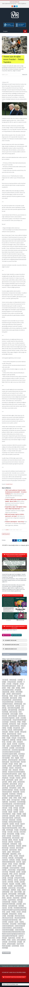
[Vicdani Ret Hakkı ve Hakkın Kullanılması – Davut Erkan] (10, 629)
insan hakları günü (6, 803)
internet (4, 807)
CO (23, 745)
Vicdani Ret (20, 923)
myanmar (4, 859)
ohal (19, 865)
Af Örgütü (17, 689)
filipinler (17, 775)
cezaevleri (20, 743)
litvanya (4, 841)
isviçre (3, 811)
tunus (18, 911)
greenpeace (20, 781)
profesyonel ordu (19, 877)
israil (15, 809)
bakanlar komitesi (14, 725)
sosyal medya (11, 899)
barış (8, 727)
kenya (16, 823)
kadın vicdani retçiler (7, 817)
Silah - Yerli (16, 891)
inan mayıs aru (15, 799)
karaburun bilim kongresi (15, 821)
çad (14, 741)
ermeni (10, 767)
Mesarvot (4, 849)
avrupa (22, 717)
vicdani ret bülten (6, 927)
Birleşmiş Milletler (14, 735)
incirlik (22, 799)
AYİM (18, 721)
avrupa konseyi (6, 719)
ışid (23, 813)
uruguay (10, 921)
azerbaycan (12, 723)
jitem (17, 815)
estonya (4, 769)
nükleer (21, 863)
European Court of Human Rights (16, 771)
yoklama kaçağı (10, 943)
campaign (19, 741)
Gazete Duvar (9, 484)
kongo (15, 829)
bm (7, 737)
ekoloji (9, 765)
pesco (15, 873)
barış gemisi (16, 727)
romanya (4, 883)
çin (7, 745)
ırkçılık (18, 813)
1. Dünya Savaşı (11, 681)
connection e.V (5, 749)
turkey (23, 911)
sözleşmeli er (5, 901)
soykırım (19, 899)
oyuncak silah (11, 869)
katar (11, 823)
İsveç (20, 809)
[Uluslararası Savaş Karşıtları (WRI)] (8, 26)
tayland (20, 905)
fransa (11, 777)
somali (3, 899)
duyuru (22, 761)
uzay (16, 921)
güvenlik (4, 787)
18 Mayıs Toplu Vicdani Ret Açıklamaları (11, 659)
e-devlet (4, 763)
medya (17, 845)
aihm (8, 693)
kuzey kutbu (15, 835)
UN (19, 919)
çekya (8, 743)
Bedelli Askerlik (17, 729)
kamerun (4, 819)
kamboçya (17, 817)
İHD (24, 797)
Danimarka (14, 755)
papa (23, 871)
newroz (18, 861)
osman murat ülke (14, 867)
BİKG (3, 733)
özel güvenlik (20, 869)
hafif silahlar (12, 787)
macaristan (17, 841)
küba (3, 833)
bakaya (22, 725)
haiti (19, 787)
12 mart (8, 683)
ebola (15, 763)
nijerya (4, 863)
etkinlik (4, 771)
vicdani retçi (11, 937)
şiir (11, 891)
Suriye (18, 903)
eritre (23, 765)
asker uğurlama (11, 709)
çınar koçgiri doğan (15, 745)
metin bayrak (12, 849)
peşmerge (21, 873)
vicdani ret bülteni (17, 927)
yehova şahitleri (20, 939)
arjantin (17, 705)
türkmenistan (12, 913)
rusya (16, 883)
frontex (17, 777)
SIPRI (11, 895)
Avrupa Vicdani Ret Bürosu (19, 719)
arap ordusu (10, 705)
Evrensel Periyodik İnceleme (9, 773)
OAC (3, 865)
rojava (21, 881)
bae (18, 723)
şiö (6, 895)
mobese (21, 855)
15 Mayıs (15, 683)
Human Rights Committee (13, 795)
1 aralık (19, 679)
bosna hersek (21, 737)
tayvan (4, 907)
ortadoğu (4, 867)
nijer (23, 861)
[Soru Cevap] (14, 964)
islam (3, 809)
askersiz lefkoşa (12, 715)
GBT (9, 781)
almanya (4, 697)
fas (23, 773)
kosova (15, 831)
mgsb (3, 851)
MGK (19, 849)
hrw (3, 795)
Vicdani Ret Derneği (7, 929)
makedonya (5, 843)
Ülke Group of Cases (7, 917)
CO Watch (4, 747)
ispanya (9, 809)
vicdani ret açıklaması (7, 925)
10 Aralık (19, 681)
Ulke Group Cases (19, 915)
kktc (19, 827)
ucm (3, 915)
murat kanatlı (18, 857)
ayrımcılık (4, 723)
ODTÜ (14, 865)
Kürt (16, 833)
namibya (11, 859)
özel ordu (4, 871)
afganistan (5, 691)
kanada (18, 819)
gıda (14, 781)
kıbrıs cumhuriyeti (16, 825)
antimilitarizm (17, 703)
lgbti (9, 839)
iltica (8, 799)
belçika (10, 731)
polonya (10, 877)
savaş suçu (19, 887)
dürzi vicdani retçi (14, 761)
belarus (4, 731)
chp (3, 745)
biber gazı (22, 731)
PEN (10, 873)
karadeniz (4, 823)
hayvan (21, 789)
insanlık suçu (18, 805)
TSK (12, 911)
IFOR (15, 797)
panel (17, 871)
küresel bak (10, 833)
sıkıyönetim (15, 897)
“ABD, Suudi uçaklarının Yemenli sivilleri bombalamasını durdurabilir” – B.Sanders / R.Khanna (16, 491)
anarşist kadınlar (17, 699)
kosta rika (22, 831)
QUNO (3, 879)
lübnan (10, 841)
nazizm (23, 859)
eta (9, 769)
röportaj (11, 883)
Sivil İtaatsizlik (18, 895)
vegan (21, 921)
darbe (20, 755)
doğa (16, 757)
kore (3, 831)
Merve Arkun (19, 847)
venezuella (12, 923)
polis (3, 877)
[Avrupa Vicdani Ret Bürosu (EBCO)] (20, 26)
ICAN (10, 797)
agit (3, 693)
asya (17, 717)
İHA (19, 797)
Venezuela (5, 923)
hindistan (15, 791)
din (12, 757)
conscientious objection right (9, 753)
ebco (10, 763)
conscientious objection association (10, 751)
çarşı (3, 743)
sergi (18, 889)
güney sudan (10, 785)
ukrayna (9, 915)
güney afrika (13, 783)
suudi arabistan (12, 905)
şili (3, 895)
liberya (15, 839)
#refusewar (12, 679)
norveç (15, 863)
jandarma (4, 815)
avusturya (12, 721)
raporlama (21, 879)
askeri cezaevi (12, 711)
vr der (17, 937)
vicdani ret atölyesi (19, 925)
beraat (16, 731)
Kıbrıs (8, 825)
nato (17, 859)
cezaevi (14, 743)
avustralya (4, 721)
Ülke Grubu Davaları (19, 917)
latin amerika (15, 837)
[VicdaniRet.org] (14, 14)
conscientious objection (17, 749)
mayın (3, 845)
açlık (22, 687)
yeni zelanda (12, 941)
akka (10, 695)
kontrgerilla (22, 829)
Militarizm (4, 853)
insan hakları (20, 801)
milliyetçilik (12, 853)
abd (3, 534)
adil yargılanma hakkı (7, 689)
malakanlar (13, 843)
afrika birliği (18, 691)
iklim (3, 799)
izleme (21, 811)
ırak (13, 813)
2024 (18, 685)
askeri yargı (13, 713)
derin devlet (5, 757)
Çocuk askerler (19, 747)
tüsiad (19, 913)
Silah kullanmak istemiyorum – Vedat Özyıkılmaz (14, 3)
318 (8, 687)
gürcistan (19, 785)
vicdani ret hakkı (19, 929)
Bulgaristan (5, 739)
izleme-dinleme (6, 813)
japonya (11, 815)
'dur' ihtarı (4, 679)
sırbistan (23, 897)
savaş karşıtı (17, 885)
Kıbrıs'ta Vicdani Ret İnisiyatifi (9, 827)
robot (15, 881)
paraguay (4, 873)
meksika (12, 847)
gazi (20, 779)
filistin (22, 775)
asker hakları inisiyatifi (13, 707)
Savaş (9, 885)
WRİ (8, 939)
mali (19, 843)
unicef (3, 921)
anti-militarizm (18, 701)
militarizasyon (15, 851)
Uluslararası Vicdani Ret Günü (9, 919)
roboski (9, 881)
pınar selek (5, 875)
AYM (23, 721)
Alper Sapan (13, 697)
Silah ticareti (11, 893)
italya (9, 811)
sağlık (23, 883)
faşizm (3, 775)
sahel (3, 885)
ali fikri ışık (21, 695)
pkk (11, 875)
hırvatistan (11, 793)
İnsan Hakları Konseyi (7, 805)
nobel (9, 863)
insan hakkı (12, 801)
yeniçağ (19, 941)
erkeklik (4, 767)
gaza (16, 779)
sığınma (8, 897)
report (3, 881)
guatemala (4, 783)
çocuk (10, 747)
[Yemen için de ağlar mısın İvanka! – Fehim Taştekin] (14, 53)
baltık (3, 727)
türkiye (4, 913)
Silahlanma (20, 893)
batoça (9, 729)
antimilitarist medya (7, 703)
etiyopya (15, 769)
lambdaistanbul (6, 837)
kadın (22, 815)
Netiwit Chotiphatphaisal (8, 861)
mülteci (10, 857)
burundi (8, 741)
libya (20, 839)
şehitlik (12, 889)
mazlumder (11, 845)
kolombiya (8, 829)
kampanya (11, 819)
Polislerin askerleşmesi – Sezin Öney (14, 521)
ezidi (19, 773)
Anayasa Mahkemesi (7, 701)
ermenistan (17, 767)
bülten (18, 739)
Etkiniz (20, 769)
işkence (21, 807)
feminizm (10, 775)
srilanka (13, 901)
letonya (4, 839)
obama (8, 865)
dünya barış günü (12, 759)
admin (7, 529)
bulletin (12, 739)
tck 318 (9, 907)
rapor (15, 879)
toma (8, 911)
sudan (19, 901)
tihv (3, 911)
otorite (22, 867)
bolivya (13, 737)
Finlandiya (4, 777)
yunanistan (14, 945)
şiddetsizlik (5, 891)
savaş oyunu (11, 887)
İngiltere (4, 801)
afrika (12, 691)
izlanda (15, 811)
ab (12, 687)
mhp (8, 851)
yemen (7, 534)
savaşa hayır (5, 889)
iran (9, 807)
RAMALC (10, 879)
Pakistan (11, 871)
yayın (13, 939)
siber (23, 889)
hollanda (19, 793)
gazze (3, 781)
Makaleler (24, 74)
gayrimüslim (9, 779)
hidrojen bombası (6, 791)
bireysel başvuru (11, 733)
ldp (21, 837)
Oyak (3, 869)
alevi (15, 695)
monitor (4, 857)
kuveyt (8, 835)
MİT (10, 855)
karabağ (4, 821)
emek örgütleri (16, 765)
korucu (9, 831)
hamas (15, 789)
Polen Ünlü (17, 875)
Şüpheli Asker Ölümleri (7, 903)
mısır (15, 855)
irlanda (15, 807)
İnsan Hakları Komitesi (19, 803)
